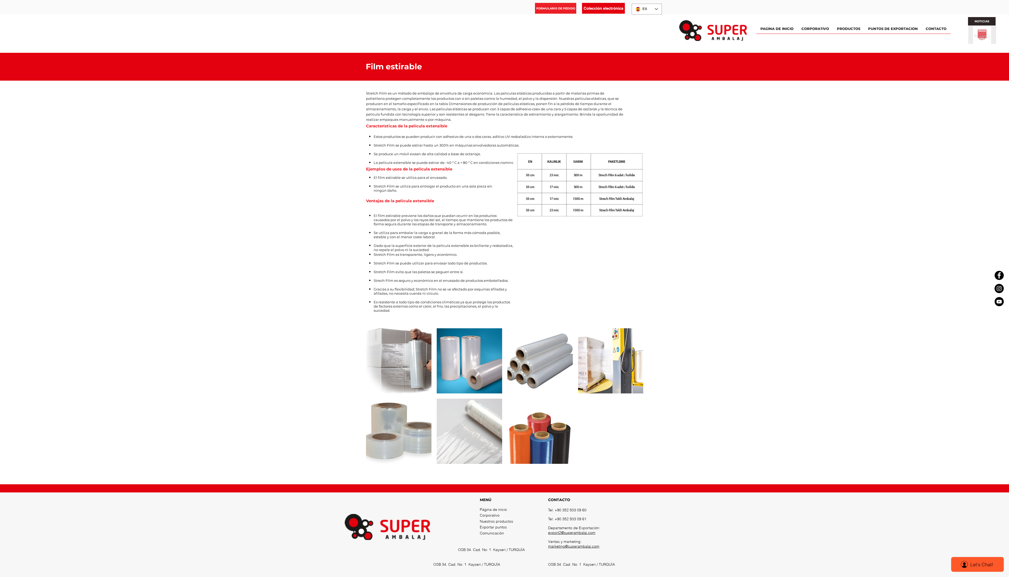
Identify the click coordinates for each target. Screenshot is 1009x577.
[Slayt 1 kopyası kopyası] (984, 41)
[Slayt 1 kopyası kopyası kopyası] (988, 40)
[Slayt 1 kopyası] (980, 40)
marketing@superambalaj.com (573, 546)
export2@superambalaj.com (571, 532)
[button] (555, 8)
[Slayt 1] (976, 40)
